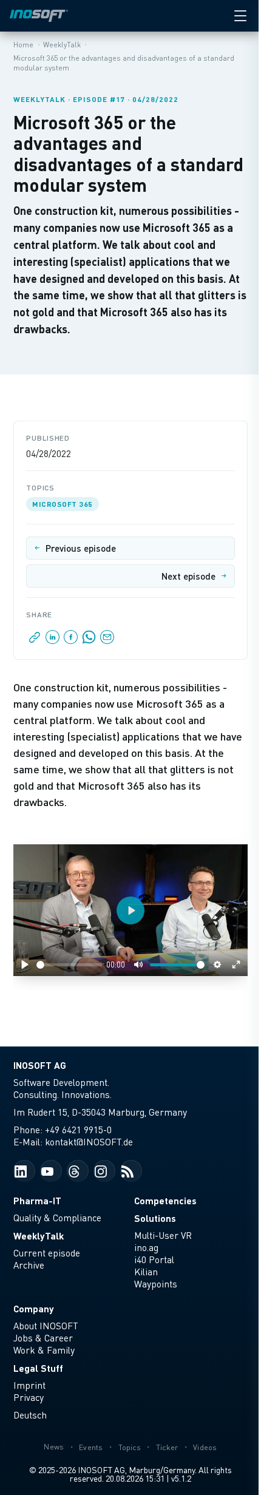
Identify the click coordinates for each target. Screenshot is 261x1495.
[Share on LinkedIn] (53, 640)
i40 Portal (154, 1259)
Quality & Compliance (57, 1217)
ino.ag (146, 1247)
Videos (205, 1447)
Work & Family (44, 1349)
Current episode (46, 1252)
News (54, 1446)
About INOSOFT (45, 1325)
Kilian (146, 1271)
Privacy (28, 1397)
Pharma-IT (37, 1200)
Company (33, 1308)
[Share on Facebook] (71, 640)
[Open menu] (240, 16)
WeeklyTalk (38, 1235)
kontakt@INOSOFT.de (89, 1141)
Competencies (165, 1200)
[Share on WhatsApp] (89, 640)
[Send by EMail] (106, 640)
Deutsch (30, 1414)
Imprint (29, 1385)
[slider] (68, 965)
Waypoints (155, 1283)
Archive (28, 1264)
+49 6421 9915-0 (78, 1129)
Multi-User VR (163, 1235)
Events (91, 1447)
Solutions (155, 1218)
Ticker (167, 1447)
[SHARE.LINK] (35, 640)
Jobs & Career (43, 1337)
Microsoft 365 (62, 504)
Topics (129, 1447)
